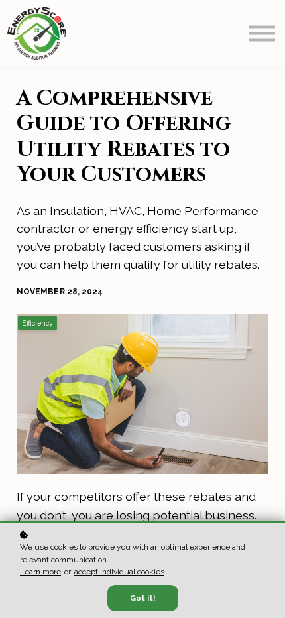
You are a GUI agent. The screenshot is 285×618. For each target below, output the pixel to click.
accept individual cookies (119, 571)
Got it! (143, 598)
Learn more (40, 571)
